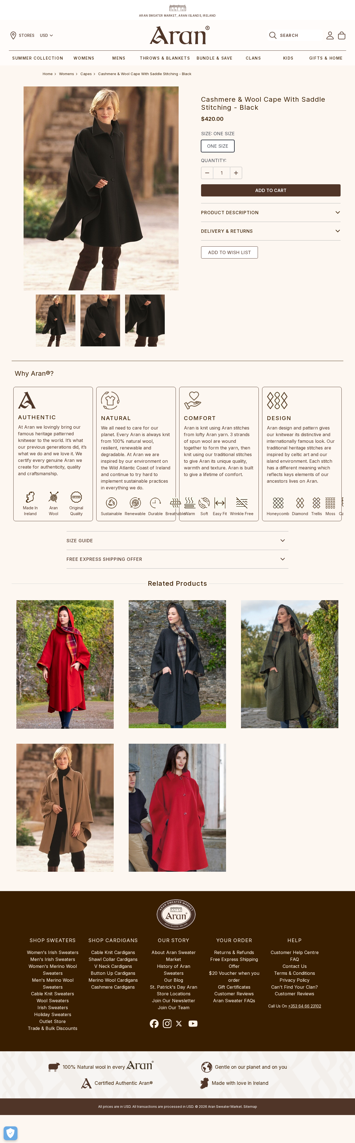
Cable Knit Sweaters (52, 993)
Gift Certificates (234, 987)
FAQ (294, 959)
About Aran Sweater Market (173, 956)
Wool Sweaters (53, 1000)
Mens (118, 58)
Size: (218, 133)
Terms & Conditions (294, 973)
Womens (84, 58)
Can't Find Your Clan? (294, 987)
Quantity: (213, 160)
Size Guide (80, 540)
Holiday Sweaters (52, 1014)
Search (289, 35)
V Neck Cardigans (113, 966)
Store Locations (174, 993)
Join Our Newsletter (173, 1000)
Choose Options (65, 664)
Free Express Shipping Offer (104, 559)
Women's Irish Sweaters (52, 952)
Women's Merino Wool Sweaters (53, 969)
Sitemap (250, 1106)
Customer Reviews (234, 993)
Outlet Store (52, 1021)
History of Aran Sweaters (173, 969)
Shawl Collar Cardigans (113, 959)
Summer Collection (37, 58)
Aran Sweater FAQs (234, 1000)
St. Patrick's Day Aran (173, 987)
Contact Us (295, 966)
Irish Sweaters (52, 1007)
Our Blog (173, 980)
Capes (86, 73)
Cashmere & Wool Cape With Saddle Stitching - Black (144, 73)
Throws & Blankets (165, 58)
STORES (26, 35)
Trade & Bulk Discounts (52, 1028)
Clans (253, 58)
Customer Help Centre (295, 952)
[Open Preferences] (10, 1133)
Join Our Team (173, 1007)
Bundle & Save (215, 58)
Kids (288, 58)
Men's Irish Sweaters (52, 959)
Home (48, 73)
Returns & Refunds (234, 952)
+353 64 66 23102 (304, 1006)
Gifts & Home (326, 58)
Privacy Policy (295, 980)
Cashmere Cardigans (113, 987)
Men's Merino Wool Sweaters (52, 983)
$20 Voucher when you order (234, 976)
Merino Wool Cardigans (113, 980)
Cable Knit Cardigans (113, 952)
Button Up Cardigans (113, 973)
